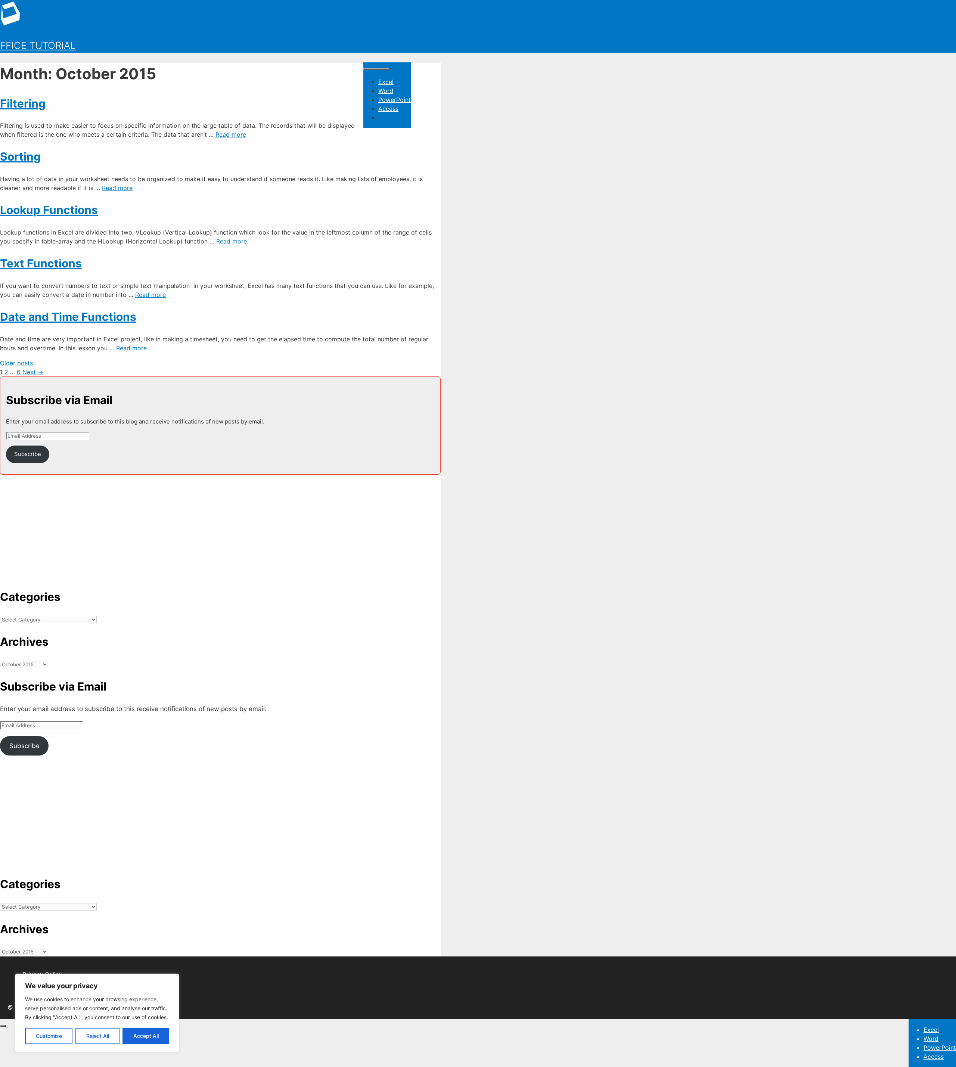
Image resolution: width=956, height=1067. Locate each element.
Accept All (146, 1036)
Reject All (97, 1036)
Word (385, 90)
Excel (386, 82)
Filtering (23, 103)
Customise (49, 1036)
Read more (230, 134)
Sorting (20, 156)
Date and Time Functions (68, 316)
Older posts (16, 363)
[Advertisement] (220, 527)
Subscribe (27, 453)
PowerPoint (394, 99)
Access (388, 108)
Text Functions (41, 263)
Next (32, 372)
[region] (97, 1013)
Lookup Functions (49, 210)
